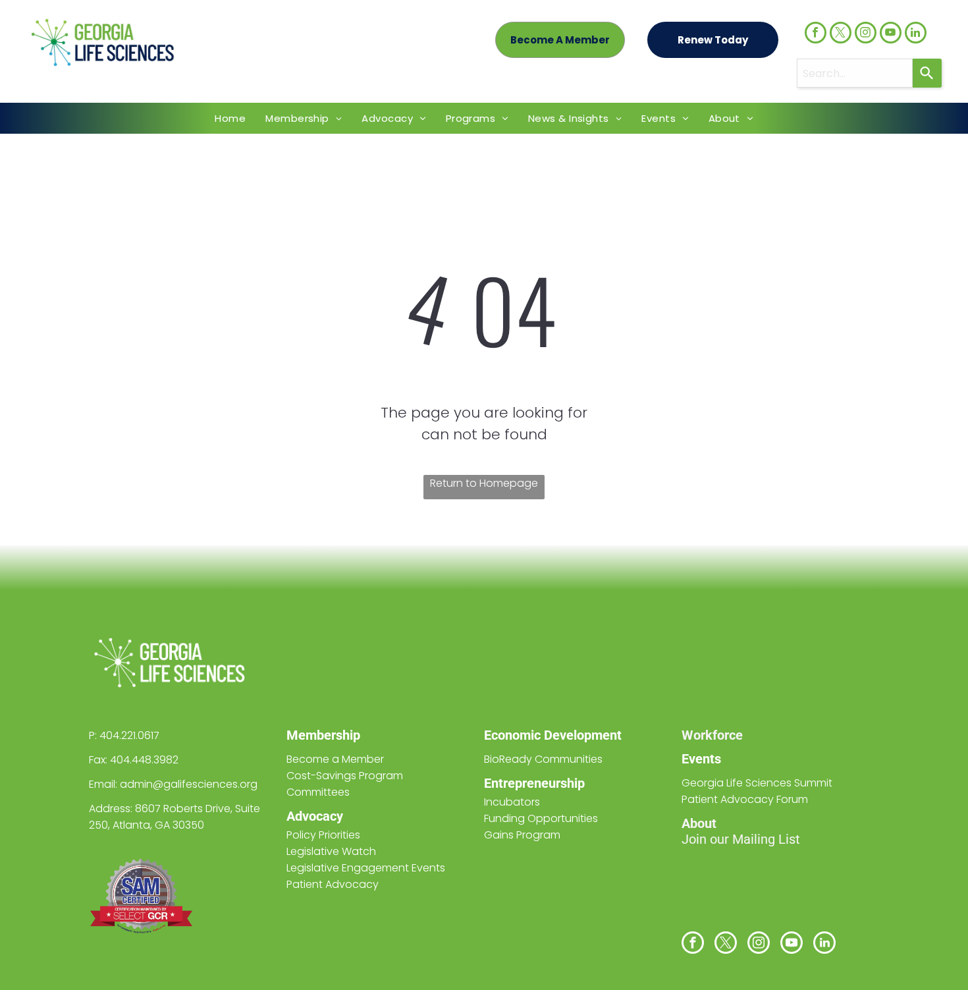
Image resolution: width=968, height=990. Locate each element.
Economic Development (553, 735)
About (699, 823)
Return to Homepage (484, 483)
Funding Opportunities (541, 818)
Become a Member (335, 759)
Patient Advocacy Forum (745, 799)
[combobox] (855, 73)
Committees (318, 792)
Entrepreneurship (534, 783)
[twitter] (840, 34)
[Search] (927, 73)
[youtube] (890, 34)
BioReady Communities (543, 759)
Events (701, 759)
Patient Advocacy (332, 884)
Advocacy (314, 816)
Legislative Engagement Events (365, 867)
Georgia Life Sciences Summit (757, 782)
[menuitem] (230, 118)
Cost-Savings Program (344, 775)
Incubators (512, 802)
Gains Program (522, 834)
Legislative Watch (331, 851)
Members (314, 735)
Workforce (712, 735)
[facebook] (815, 34)
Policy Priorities (323, 834)
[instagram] (865, 34)
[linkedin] (916, 34)
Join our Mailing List (741, 839)
